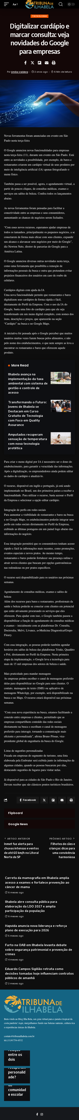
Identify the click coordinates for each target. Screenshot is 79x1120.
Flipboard (15, 813)
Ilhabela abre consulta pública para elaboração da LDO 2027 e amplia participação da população (31, 906)
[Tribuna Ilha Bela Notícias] (39, 4)
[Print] (54, 62)
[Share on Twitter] (32, 62)
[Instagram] (42, 1114)
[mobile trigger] (7, 4)
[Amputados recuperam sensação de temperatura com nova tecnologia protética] (61, 438)
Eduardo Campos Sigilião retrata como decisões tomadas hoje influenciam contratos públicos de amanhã (39, 973)
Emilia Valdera (19, 71)
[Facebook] (37, 1114)
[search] (61, 4)
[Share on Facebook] (25, 62)
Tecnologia (39, 16)
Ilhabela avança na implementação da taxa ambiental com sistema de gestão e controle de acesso (28, 383)
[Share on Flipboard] (39, 62)
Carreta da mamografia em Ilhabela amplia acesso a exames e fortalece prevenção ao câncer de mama (37, 882)
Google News (18, 824)
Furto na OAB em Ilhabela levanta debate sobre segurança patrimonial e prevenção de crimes (38, 949)
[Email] (46, 62)
